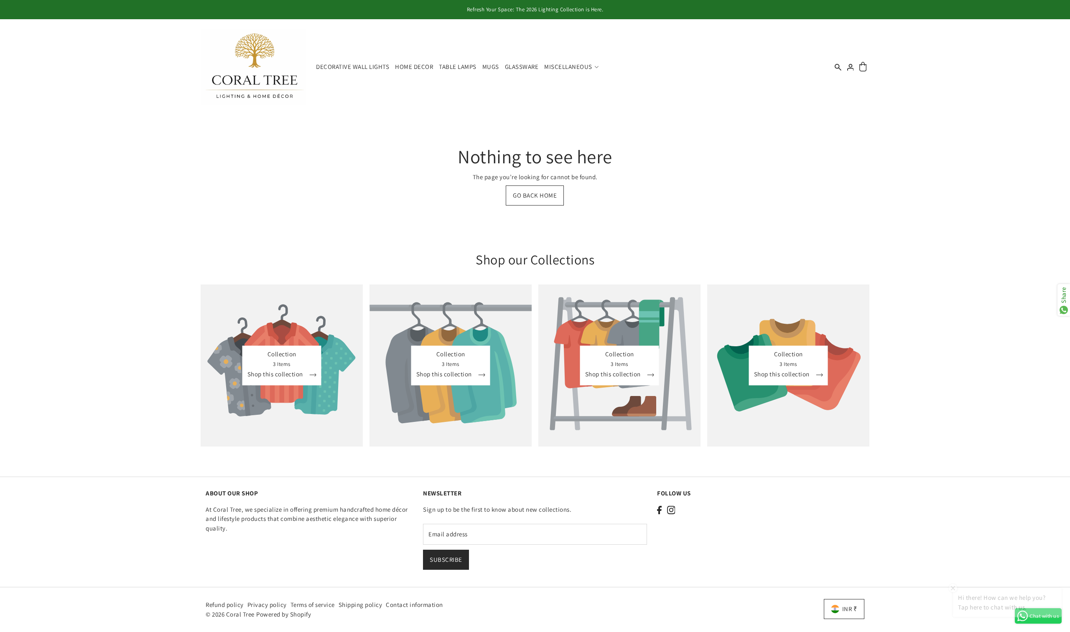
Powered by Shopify (283, 614)
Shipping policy (360, 605)
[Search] (838, 67)
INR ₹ (850, 609)
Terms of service (312, 605)
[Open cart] (862, 67)
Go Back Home (535, 195)
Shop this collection (276, 374)
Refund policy (225, 605)
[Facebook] (659, 510)
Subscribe (446, 559)
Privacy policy (267, 605)
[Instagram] (671, 510)
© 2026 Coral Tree (231, 614)
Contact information (414, 605)
